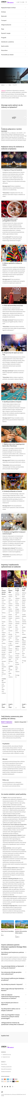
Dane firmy (4, 1064)
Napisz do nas (6, 1057)
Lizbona (2, 84)
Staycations (4, 50)
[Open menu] (26, 2)
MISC (10, 84)
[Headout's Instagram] (5, 1086)
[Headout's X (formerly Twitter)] (12, 1086)
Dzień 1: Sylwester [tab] (6, 722)
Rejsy (2, 29)
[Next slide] (25, 117)
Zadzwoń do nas (7, 1054)
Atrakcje (3, 12)
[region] (14, 118)
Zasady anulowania (6, 1071)
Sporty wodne (5, 46)
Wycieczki (4, 16)
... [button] (6, 85)
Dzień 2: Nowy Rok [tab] (20, 722)
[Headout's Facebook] (10, 1086)
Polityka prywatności (6, 1066)
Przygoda (3, 37)
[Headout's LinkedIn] (2, 1086)
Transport (3, 20)
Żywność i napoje (5, 33)
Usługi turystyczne (6, 25)
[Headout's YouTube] (7, 1086)
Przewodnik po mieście (7, 54)
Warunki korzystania (6, 1069)
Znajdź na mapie (3, 705)
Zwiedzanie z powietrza (7, 42)
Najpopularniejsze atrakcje (8, 7)
